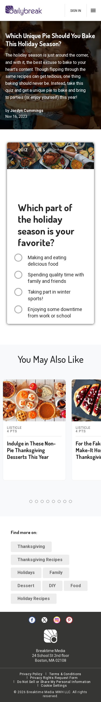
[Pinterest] (69, 620)
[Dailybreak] (24, 10)
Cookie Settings (54, 686)
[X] (44, 620)
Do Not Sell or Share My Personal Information (54, 682)
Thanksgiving (31, 546)
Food (76, 585)
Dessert (26, 585)
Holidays (26, 572)
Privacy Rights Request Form (54, 678)
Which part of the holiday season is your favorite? (46, 225)
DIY (52, 585)
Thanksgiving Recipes (40, 559)
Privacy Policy (31, 674)
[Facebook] (32, 620)
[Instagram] (56, 620)
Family (56, 572)
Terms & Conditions (65, 674)
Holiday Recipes (34, 598)
